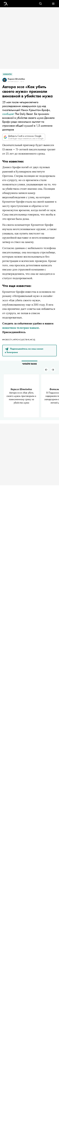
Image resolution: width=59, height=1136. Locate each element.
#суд (32, 339)
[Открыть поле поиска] (40, 3)
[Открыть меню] (53, 3)
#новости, (7, 339)
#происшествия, (21, 339)
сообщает (8, 114)
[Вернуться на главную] (6, 3)
